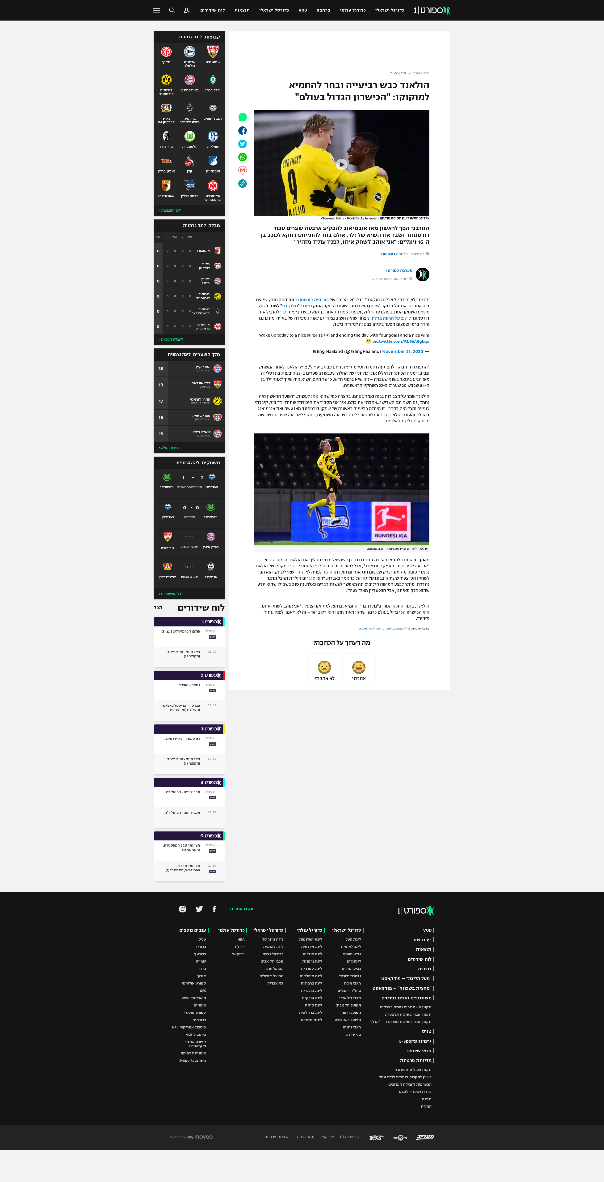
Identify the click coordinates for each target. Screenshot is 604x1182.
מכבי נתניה (352, 1027)
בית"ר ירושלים (349, 991)
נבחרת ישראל (350, 976)
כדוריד (200, 947)
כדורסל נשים (273, 954)
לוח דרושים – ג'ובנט (415, 1092)
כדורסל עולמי (231, 930)
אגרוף (201, 976)
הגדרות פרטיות (276, 1137)
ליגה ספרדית (311, 969)
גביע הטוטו (352, 954)
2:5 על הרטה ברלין (389, 318)
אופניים (200, 1005)
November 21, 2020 (402, 351)
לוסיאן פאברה (367, 628)
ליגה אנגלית (312, 954)
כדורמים (199, 1020)
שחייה (201, 961)
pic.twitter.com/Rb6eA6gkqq (400, 341)
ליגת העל (353, 939)
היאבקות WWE (194, 998)
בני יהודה (353, 1034)
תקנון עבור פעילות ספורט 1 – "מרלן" (401, 1022)
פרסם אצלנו (349, 1137)
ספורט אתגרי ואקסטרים (195, 1044)
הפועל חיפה (351, 1013)
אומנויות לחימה (193, 1053)
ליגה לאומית (351, 947)
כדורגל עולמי (353, 10)
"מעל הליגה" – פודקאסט (406, 978)
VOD (303, 10)
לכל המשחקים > (171, 594)
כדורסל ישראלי (274, 10)
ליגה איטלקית (310, 976)
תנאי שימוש (419, 1050)
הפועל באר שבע (348, 1020)
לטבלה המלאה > (171, 339)
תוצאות (242, 10)
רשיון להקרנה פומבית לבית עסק (405, 1077)
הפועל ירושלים (271, 976)
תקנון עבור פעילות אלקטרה (408, 1014)
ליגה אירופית (311, 947)
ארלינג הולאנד (402, 628)
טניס (427, 1031)
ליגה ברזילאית (310, 1013)
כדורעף (200, 954)
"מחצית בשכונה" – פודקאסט (402, 988)
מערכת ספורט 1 (398, 271)
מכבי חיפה (352, 983)
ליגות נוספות (311, 1020)
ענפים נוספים (192, 930)
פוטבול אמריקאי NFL (189, 1027)
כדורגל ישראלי (389, 10)
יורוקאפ (238, 954)
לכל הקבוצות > (170, 210)
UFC (203, 991)
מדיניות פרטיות (416, 1060)
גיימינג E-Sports (415, 1041)
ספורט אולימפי (194, 983)
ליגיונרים (354, 961)
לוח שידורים (212, 10)
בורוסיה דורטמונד (394, 254)
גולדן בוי (290, 306)
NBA (241, 939)
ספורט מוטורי (195, 1013)
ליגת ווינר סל (272, 939)
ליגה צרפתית (311, 983)
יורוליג (240, 947)
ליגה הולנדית (311, 991)
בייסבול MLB (195, 1034)
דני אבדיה (275, 983)
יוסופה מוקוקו (384, 628)
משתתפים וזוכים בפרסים (407, 997)
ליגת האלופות (310, 939)
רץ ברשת (422, 939)
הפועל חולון (273, 969)
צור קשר (326, 1137)
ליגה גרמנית (398, 73)
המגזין (426, 1106)
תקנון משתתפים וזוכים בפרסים (406, 1007)
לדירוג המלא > (169, 448)
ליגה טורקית (312, 998)
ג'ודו (202, 969)
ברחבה (323, 10)
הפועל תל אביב (348, 1005)
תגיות (427, 1099)
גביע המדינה (350, 969)
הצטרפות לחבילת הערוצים (410, 1084)
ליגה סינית (313, 1005)
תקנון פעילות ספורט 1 (413, 1070)
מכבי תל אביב (350, 998)
